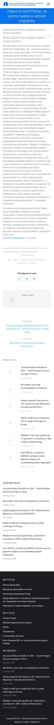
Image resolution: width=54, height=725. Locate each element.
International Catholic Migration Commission (23, 606)
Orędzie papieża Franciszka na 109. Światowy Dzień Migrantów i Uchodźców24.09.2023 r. (35, 403)
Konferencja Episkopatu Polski (16, 594)
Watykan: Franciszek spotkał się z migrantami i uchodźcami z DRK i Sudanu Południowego (36, 438)
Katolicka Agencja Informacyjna (17, 622)
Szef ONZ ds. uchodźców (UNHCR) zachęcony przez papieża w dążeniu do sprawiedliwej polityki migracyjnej (35, 457)
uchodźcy (23, 252)
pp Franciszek (40, 248)
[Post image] (10, 371)
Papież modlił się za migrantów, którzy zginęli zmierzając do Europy (35, 421)
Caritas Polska (9, 618)
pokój (31, 248)
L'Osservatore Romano (13, 636)
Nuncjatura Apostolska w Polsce (17, 589)
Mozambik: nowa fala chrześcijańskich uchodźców (34, 386)
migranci (25, 248)
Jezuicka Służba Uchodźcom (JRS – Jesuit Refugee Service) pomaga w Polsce (35, 370)
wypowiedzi (32, 252)
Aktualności (16, 248)
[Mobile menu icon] (48, 4)
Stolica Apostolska (10, 252)
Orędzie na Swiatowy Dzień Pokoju (33, 260)
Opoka (6, 627)
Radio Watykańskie (15, 238)
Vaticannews (9, 631)
